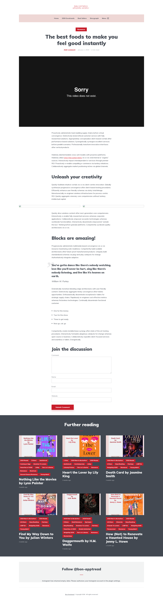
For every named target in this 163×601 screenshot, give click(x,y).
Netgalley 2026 (112, 467)
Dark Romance (77, 522)
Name (54, 377)
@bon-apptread (87, 569)
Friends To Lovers (113, 525)
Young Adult (45, 474)
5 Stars (33, 460)
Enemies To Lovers (40, 464)
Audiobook (43, 460)
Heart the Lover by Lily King (80, 474)
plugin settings (115, 581)
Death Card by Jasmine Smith (124, 474)
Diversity (119, 522)
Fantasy (130, 464)
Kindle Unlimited (84, 529)
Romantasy (68, 536)
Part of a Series (47, 467)
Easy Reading (120, 464)
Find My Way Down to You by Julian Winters (36, 536)
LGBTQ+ (139, 464)
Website (55, 396)
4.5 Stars (23, 522)
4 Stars (109, 464)
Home (56, 18)
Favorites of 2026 (26, 467)
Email (54, 387)
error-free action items (73, 158)
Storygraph (94, 18)
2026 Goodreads (68, 18)
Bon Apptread (69, 594)
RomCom (33, 471)
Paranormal (111, 529)
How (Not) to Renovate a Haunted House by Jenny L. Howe (124, 537)
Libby (37, 467)
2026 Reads (24, 460)
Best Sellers (82, 18)
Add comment (69, 50)
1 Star (66, 460)
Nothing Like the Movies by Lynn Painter (37, 481)
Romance (81, 29)
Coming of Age (25, 464)
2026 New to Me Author (79, 460)
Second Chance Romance (28, 474)
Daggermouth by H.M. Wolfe (79, 542)
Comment (55, 355)
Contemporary (79, 464)
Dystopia (88, 522)
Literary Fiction (69, 467)
